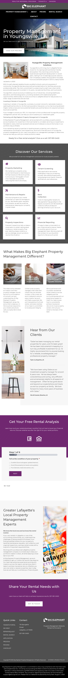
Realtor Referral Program (24, 1)
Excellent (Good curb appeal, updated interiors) (24, 462)
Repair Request (9, 631)
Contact (34, 16)
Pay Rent (6, 628)
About (34, 12)
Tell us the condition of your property (24, 459)
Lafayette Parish (56, 68)
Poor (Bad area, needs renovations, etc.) (22, 468)
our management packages (45, 132)
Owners (52, 1)
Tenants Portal (9, 625)
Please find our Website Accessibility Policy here (37, 674)
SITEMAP (51, 660)
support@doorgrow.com (11, 674)
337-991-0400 (53, 138)
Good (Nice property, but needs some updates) (24, 465)
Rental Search (55, 12)
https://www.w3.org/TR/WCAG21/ (23, 671)
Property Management (16, 12)
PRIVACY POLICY (60, 660)
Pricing (43, 12)
